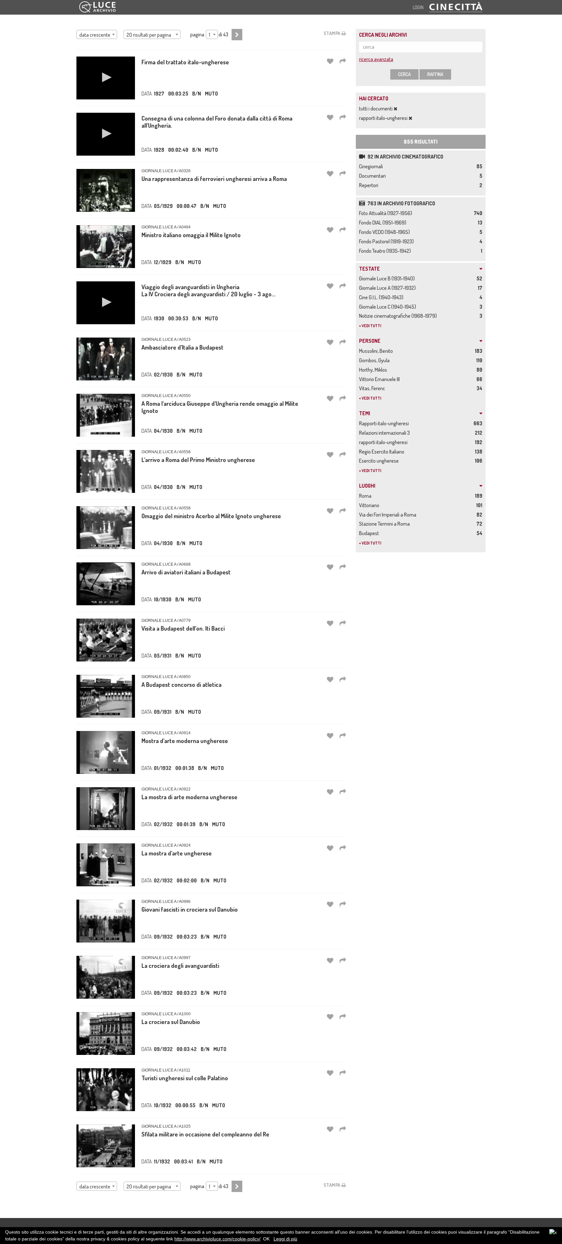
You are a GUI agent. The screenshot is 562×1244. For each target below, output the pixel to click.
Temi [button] (364, 414)
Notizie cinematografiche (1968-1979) (399, 316)
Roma (366, 496)
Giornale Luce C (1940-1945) (388, 306)
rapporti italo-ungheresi (383, 118)
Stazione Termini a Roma (385, 523)
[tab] (421, 269)
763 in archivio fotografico (401, 203)
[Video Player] (105, 78)
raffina (435, 74)
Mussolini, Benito (377, 351)
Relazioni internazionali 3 (385, 433)
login (418, 7)
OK (266, 1238)
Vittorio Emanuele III (380, 379)
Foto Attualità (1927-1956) (386, 213)
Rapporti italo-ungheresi (385, 423)
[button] (106, 77)
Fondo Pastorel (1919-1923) (387, 241)
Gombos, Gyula (375, 360)
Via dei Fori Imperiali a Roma (388, 514)
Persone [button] (370, 341)
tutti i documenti (376, 108)
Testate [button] (369, 269)
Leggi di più (285, 1238)
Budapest (370, 533)
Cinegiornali (372, 166)
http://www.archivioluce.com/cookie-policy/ (217, 1238)
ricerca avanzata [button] (376, 59)
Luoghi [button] (367, 486)
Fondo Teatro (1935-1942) (386, 251)
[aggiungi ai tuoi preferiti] (330, 61)
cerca (404, 74)
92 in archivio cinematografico (405, 156)
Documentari (373, 176)
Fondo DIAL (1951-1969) (383, 222)
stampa (333, 33)
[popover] (343, 61)
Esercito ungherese (380, 460)
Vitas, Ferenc (373, 388)
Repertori (369, 185)
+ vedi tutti (370, 325)
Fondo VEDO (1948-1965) (385, 232)
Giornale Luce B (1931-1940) (388, 278)
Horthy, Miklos (374, 369)
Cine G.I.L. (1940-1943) (382, 297)
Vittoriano (370, 505)
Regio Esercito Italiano (382, 451)
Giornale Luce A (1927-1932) (388, 288)
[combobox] (96, 34)
